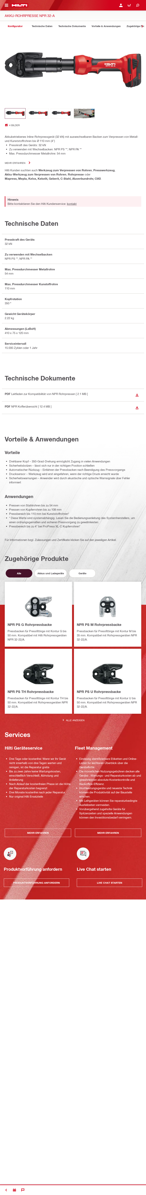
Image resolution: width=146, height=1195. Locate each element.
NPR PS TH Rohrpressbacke (31, 692)
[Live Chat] (23, 1190)
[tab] (15, 26)
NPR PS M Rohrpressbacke (99, 624)
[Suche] (137, 5)
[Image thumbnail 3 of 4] (61, 113)
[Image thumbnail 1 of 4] (15, 113)
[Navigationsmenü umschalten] (6, 5)
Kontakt (72, 203)
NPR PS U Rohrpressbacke (99, 692)
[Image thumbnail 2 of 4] (38, 113)
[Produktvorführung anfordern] (14, 1190)
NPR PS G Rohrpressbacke (30, 624)
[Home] (19, 5)
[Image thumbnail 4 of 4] (84, 113)
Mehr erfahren (15, 162)
